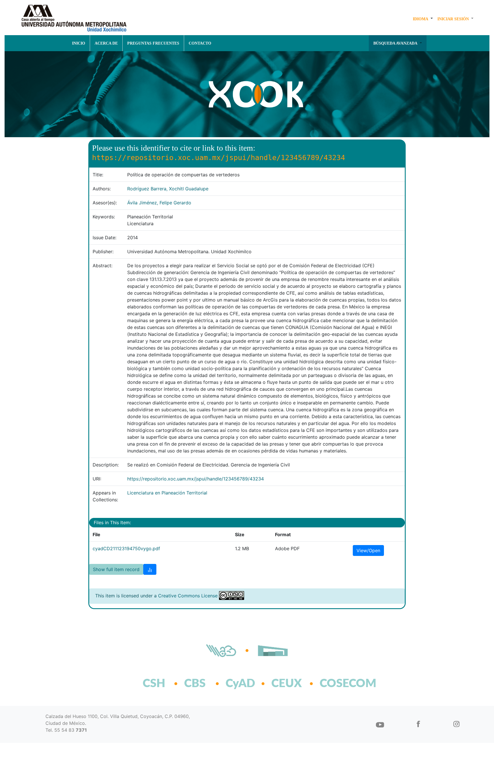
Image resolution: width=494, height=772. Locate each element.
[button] (423, 19)
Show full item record (116, 569)
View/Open (368, 550)
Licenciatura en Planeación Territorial (167, 493)
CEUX (286, 683)
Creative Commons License (188, 596)
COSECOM (335, 683)
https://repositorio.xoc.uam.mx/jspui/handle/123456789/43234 (195, 479)
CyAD (240, 683)
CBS (195, 683)
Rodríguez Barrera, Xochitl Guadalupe (167, 188)
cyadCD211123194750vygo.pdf (126, 548)
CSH (154, 683)
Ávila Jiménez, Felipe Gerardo (159, 203)
